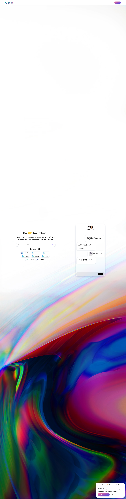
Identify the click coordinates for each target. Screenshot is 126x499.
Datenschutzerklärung (118, 489)
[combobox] (35, 245)
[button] (97, 261)
